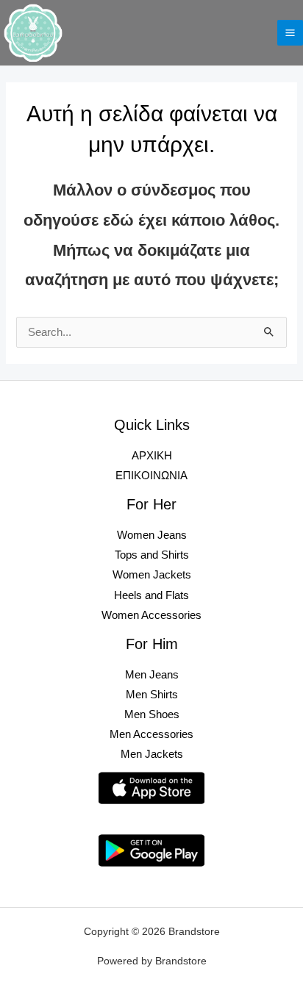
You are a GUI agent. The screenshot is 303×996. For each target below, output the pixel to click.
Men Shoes (151, 714)
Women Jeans (152, 535)
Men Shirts (152, 695)
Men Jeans (152, 675)
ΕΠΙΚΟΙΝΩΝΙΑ (151, 475)
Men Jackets (152, 754)
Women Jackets (152, 575)
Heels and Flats (151, 595)
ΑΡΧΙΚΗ (152, 456)
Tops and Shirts (152, 555)
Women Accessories (151, 615)
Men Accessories (151, 734)
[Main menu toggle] (290, 33)
